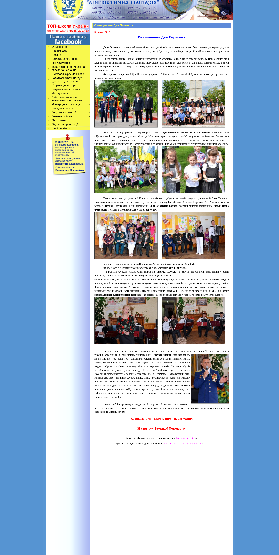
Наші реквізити (61, 128)
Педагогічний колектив (66, 89)
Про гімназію (60, 50)
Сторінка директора (64, 85)
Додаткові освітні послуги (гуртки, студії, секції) (67, 79)
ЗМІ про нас (59, 120)
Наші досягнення (62, 108)
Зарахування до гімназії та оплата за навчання (68, 68)
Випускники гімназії (64, 112)
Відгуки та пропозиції (65, 124)
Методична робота (63, 93)
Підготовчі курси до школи (68, 74)
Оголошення (59, 46)
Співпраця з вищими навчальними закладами (67, 99)
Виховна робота (62, 116)
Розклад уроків (61, 62)
